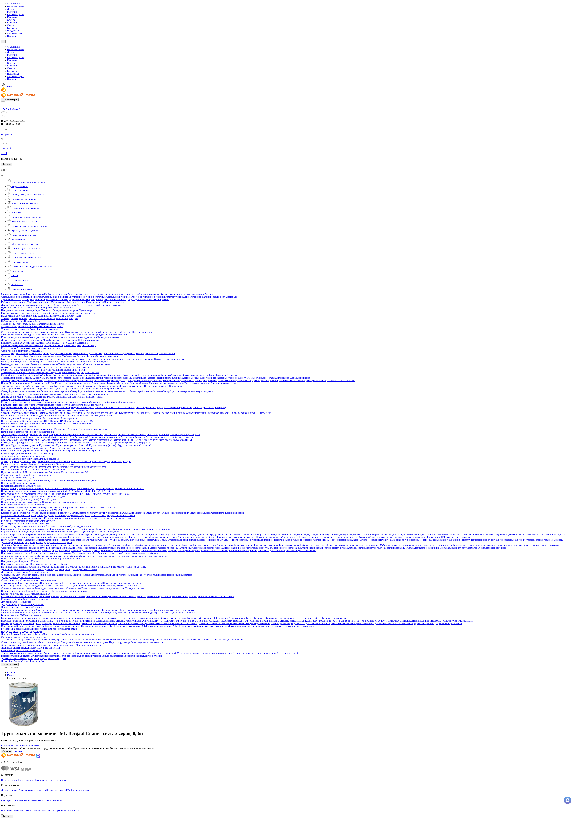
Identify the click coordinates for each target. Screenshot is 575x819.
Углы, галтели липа (20, 415)
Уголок (33, 453)
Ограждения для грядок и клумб (53, 405)
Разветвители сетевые (57, 299)
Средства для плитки (80, 526)
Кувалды (41, 542)
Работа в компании (52, 800)
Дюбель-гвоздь (17, 437)
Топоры (40, 539)
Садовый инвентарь (11, 375)
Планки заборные (28, 464)
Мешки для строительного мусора (43, 639)
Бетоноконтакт (47, 521)
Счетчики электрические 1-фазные (45, 326)
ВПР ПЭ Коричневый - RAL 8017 (72, 507)
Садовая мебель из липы (40, 386)
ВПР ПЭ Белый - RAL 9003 (104, 507)
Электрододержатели (312, 548)
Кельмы (163, 550)
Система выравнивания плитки (64, 558)
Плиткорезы (41, 558)
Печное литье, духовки (13, 591)
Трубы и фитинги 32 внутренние (329, 618)
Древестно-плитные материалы (17, 658)
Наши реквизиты (33, 800)
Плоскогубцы (67, 539)
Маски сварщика (90, 548)
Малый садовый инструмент (107, 375)
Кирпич (5, 531)
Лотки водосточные (146, 407)
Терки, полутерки (61, 550)
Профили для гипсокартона (39, 429)
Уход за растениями (11, 388)
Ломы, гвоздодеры (302, 539)
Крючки (148, 575)
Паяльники (46, 310)
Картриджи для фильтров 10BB (97, 626)
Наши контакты (9, 780)
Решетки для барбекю (144, 378)
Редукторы (251, 548)
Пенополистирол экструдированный (131, 653)
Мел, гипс (126, 332)
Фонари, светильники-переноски (148, 297)
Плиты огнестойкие (72, 583)
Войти (8, 86)
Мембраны (356, 623)
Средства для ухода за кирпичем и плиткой (23, 526)
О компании (13, 3)
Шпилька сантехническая (25, 458)
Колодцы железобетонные (29, 607)
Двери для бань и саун (64, 585)
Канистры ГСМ (421, 534)
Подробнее (18, 751)
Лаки (87, 515)
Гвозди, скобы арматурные (14, 442)
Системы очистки (304, 626)
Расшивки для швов (81, 550)
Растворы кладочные (108, 337)
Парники (35, 399)
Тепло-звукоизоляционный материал (20, 653)
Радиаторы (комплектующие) (132, 612)
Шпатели (46, 550)
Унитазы (67, 353)
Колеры (67, 512)
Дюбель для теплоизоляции (103, 437)
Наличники (49, 431)
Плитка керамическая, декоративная (19, 423)
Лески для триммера (183, 380)
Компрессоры (373, 545)
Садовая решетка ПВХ (51, 345)
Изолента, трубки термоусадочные (142, 294)
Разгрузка (12, 11)
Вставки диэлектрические (94, 588)
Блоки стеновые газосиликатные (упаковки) (72, 529)
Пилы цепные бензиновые (107, 545)
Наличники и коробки (12, 431)
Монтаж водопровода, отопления (18, 610)
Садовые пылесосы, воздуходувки (107, 380)
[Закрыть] (2, 175)
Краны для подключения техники (254, 620)
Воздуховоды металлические (83, 566)
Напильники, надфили (271, 539)
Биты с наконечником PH (443, 534)
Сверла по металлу (251, 534)
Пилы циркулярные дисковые (544, 545)
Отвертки (173, 539)
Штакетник (7, 485)
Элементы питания (63, 307)
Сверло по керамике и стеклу (277, 534)
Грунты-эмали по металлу (85, 512)
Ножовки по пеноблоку (483, 539)
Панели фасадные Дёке (70, 413)
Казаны (90, 378)
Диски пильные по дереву (183, 534)
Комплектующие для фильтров (245, 626)
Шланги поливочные (19, 383)
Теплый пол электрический (15, 329)
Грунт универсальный (110, 512)
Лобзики (196, 545)
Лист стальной (27, 469)
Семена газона (16, 394)
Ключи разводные (505, 539)
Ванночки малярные (239, 550)
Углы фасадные (32, 413)
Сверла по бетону (320, 534)
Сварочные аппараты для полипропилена (409, 620)
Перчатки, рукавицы (119, 642)
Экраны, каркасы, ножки (39, 361)
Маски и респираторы (49, 642)
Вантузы (191, 618)
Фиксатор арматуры (121, 461)
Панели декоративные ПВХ (78, 421)
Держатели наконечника (426, 548)
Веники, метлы (60, 375)
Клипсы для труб (95, 302)
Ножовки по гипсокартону (405, 539)
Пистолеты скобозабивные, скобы (135, 539)
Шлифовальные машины (265, 545)
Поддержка (13, 30)
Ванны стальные (81, 361)
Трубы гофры (69, 356)
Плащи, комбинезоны (72, 642)
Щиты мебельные (51, 418)
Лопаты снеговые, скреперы (55, 391)
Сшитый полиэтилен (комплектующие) (97, 612)
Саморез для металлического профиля (154, 440)
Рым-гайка (97, 434)
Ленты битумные (153, 656)
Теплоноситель (189, 612)
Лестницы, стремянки (12, 647)
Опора (51, 453)
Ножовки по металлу (459, 539)
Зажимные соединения (96, 620)
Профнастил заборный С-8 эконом (42, 472)
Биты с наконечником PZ (469, 534)
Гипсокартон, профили (13, 429)
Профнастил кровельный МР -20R (45, 510)
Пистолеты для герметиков (271, 550)
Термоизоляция (9, 583)
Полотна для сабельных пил (434, 539)
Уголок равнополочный (41, 475)
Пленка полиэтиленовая (87, 653)
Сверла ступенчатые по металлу (410, 537)
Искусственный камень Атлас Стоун (73, 423)
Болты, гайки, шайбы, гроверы (17, 450)
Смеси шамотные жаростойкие (49, 332)
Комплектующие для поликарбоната (95, 488)
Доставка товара (9, 790)
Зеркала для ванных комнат (98, 364)
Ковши (253, 550)
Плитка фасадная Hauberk (243, 413)
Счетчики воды (205, 620)
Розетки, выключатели (12, 313)
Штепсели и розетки (158, 299)
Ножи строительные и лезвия (244, 539)
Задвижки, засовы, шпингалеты (87, 575)
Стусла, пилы (160, 539)
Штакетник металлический (27, 485)
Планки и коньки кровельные (77, 502)
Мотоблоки (320, 380)
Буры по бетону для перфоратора (101, 534)
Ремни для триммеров (206, 380)
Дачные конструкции (12, 396)
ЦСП (44, 658)
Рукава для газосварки (226, 548)
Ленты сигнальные (31, 650)
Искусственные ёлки (54, 634)
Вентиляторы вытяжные (26, 566)
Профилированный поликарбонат (34, 488)
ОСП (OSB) (54, 658)
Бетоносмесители (243, 545)
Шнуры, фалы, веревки (36, 434)
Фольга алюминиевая (29, 583)
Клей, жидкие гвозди (12, 518)
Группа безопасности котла (139, 610)
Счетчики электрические (14, 326)
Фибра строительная (88, 340)
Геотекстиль (77, 405)
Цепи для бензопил (46, 534)
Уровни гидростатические (135, 553)
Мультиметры (86, 310)
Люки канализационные (27, 618)
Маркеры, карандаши (179, 550)
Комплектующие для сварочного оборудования (123, 548)
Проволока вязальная (24, 483)
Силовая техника (10, 599)
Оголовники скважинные (220, 623)
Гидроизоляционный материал (17, 656)
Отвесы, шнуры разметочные (301, 550)
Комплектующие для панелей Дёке (101, 413)
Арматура (6, 461)
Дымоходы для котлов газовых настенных (22, 569)
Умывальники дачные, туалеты (40, 396)
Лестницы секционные (36, 647)
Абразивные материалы (13, 556)
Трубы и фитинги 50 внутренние (295, 618)
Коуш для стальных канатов (128, 434)
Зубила (363, 539)
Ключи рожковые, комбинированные (332, 539)
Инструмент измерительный (15, 553)
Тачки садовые (129, 375)
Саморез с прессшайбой (100, 440)
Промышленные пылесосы (351, 545)
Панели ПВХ (57, 421)
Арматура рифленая (81, 461)
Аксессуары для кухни (45, 367)
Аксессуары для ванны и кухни (17, 367)
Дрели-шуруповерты (411, 545)
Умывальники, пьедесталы (47, 372)
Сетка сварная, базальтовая (15, 348)
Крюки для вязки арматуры (26, 461)
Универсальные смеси (12, 332)
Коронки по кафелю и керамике (51, 537)
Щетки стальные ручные (59, 542)
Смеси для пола (83, 334)
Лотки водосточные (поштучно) (209, 407)
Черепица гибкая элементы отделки (48, 496)
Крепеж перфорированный (15, 453)
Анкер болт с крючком (61, 448)
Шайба (98, 450)
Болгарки (228, 545)
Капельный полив (139, 383)
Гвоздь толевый (76, 442)
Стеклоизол (108, 656)
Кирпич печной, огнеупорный (25, 531)
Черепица (6, 496)
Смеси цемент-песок (75, 332)
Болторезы (79, 539)
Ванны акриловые (62, 361)
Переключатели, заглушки (82, 299)
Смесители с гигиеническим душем (105, 359)
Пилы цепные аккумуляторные (512, 545)
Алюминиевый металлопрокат (17, 480)
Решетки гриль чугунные (169, 378)
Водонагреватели (10, 615)
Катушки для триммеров (160, 380)
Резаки (241, 548)
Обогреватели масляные (72, 596)
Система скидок (15, 33)
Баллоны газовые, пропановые (164, 548)
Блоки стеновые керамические (34, 529)
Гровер (90, 450)
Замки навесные (46, 575)
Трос (51, 434)
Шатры (148, 386)
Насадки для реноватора (457, 537)
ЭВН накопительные (30, 615)
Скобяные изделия (10, 575)
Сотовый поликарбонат (64, 488)
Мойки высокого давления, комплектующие (159, 545)
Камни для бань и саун (40, 585)
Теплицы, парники (11, 399)
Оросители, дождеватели (223, 383)
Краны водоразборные (316, 620)
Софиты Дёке (264, 413)
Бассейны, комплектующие (68, 386)
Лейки (51, 383)
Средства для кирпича (57, 526)
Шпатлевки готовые (63, 334)
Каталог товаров (9, 100)
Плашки (35, 561)
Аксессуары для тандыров (275, 378)
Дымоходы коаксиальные (84, 569)
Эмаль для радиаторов (133, 512)
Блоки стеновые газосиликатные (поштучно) (147, 529)
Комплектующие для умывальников (80, 372)
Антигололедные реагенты (114, 391)
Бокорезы (558, 539)
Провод (28, 321)
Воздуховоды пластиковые (54, 566)
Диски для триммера (136, 380)
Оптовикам (18, 800)
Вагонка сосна (59, 415)
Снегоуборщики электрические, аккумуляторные (187, 391)
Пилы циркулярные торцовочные (76, 545)
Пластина (42, 453)
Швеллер (23, 475)
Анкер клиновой (40, 448)
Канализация (8, 618)
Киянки (355, 539)
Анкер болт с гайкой (83, 448)
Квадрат (30, 477)
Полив (4, 383)
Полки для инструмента (38, 645)
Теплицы (25, 399)
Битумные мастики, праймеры (75, 656)
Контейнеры (208, 639)
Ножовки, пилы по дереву (191, 539)
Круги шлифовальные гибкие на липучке (277, 537)
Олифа (80, 515)
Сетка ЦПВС (35, 351)
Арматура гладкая (101, 461)
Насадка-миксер (143, 550)
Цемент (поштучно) (142, 332)
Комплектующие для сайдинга (134, 413)
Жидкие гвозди (102, 518)
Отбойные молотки (390, 545)
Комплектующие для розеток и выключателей (71, 313)
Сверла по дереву (301, 534)
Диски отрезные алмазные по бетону (197, 537)
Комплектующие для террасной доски (209, 413)
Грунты (57, 388)
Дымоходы (42, 572)
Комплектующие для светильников (183, 297)
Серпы (34, 375)
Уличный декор (9, 637)
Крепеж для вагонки (41, 415)
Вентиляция (7, 566)
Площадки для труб (114, 302)
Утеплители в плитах (221, 653)
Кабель (36, 321)
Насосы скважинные (165, 623)
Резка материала (15, 14)
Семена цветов (69, 394)
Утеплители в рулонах (244, 653)
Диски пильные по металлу (163, 537)
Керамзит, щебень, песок (99, 332)
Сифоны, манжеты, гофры (14, 356)
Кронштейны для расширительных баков (175, 610)
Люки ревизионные (136, 566)
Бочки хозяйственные (118, 383)
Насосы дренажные (280, 623)
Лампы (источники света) (14, 305)
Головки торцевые (543, 539)
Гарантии (12, 22)
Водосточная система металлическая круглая (24, 491)
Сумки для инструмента (63, 645)
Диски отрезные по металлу (155, 534)
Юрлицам (12, 17)
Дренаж (119, 388)
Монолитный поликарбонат (129, 488)
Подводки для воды (32, 631)
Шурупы (5, 445)
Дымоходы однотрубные (57, 569)
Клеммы (351, 548)
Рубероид (96, 656)
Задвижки (82, 591)
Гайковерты (331, 545)
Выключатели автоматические (16, 315)
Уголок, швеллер (9, 475)
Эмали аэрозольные (200, 512)
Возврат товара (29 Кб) (58, 790)
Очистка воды (8, 626)
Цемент (28, 332)
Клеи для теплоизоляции (66, 337)
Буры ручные (75, 375)
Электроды (186, 548)
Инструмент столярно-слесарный (18, 539)
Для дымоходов (9, 604)
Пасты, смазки (70, 629)
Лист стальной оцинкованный (50, 469)
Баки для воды (99, 383)
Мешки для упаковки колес (229, 639)
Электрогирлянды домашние (80, 634)
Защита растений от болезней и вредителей (112, 402)
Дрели (220, 545)
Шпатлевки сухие (44, 334)
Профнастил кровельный (14, 510)
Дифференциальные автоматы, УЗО (51, 315)
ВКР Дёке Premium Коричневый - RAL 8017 (67, 494)
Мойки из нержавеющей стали (35, 369)
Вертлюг (189, 434)
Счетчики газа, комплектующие (17, 588)
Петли (107, 575)
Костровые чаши (190, 378)
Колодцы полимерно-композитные (82, 618)
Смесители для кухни (75, 359)
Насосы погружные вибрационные (136, 623)
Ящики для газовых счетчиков (50, 588)
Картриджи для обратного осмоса (196, 626)
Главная (11, 672)
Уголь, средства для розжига (71, 378)
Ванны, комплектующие (14, 361)
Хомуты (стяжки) (35, 294)
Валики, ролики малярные (214, 550)
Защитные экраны (92, 583)
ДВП (63, 658)
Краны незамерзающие (225, 620)
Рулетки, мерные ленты (110, 553)
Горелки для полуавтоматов (370, 548)
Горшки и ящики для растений (37, 388)
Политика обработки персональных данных (55, 810)
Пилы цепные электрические (481, 545)
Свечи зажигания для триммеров (234, 380)
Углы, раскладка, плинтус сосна (99, 415)
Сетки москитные (10, 580)
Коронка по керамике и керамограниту (88, 537)
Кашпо (99, 388)
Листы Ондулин (48, 499)
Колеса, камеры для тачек (195, 375)
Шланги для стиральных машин (45, 356)
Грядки (44, 399)
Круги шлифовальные (103, 556)
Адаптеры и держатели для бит (499, 534)
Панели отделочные (11, 421)
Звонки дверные (9, 318)
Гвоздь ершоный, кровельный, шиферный (128, 442)
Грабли (42, 375)
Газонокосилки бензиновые (341, 380)
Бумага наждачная (59, 556)
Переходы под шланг (442, 620)
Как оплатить (42, 780)
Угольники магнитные (335, 548)
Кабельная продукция (12, 321)
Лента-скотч (67, 639)
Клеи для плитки (88, 337)
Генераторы (42, 599)
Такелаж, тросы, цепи (12, 434)
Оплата (11, 20)
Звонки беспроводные (67, 318)
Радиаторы (153, 612)
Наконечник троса (63, 434)
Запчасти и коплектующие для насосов (72, 623)
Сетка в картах (54, 348)
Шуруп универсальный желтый (72, 445)
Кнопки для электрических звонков (37, 318)
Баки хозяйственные (171, 375)
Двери (4, 577)
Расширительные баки (113, 610)
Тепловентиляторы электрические (189, 596)
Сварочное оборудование (14, 548)
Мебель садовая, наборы (131, 386)
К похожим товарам (11, 745)
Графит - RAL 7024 (83, 491)
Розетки (44, 313)
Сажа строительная (32, 340)
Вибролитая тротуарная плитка (17, 410)
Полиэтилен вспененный (164, 653)
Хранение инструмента (13, 645)
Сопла (410, 548)
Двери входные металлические (24, 577)
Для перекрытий (9, 602)
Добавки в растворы (11, 340)
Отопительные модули (129, 596)
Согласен (6, 751)
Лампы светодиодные (65, 305)
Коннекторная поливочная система (73, 383)
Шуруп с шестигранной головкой (134, 445)
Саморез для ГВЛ (183, 440)
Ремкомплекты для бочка (86, 353)
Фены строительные (289, 545)
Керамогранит (46, 423)
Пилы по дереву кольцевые (344, 534)
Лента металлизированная (87, 639)
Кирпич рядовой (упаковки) (56, 531)
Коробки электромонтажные (77, 294)
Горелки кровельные (396, 548)
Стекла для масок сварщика (492, 548)
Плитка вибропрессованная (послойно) (115, 407)
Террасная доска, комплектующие (18, 426)
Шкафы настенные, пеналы (44, 364)
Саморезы (6, 440)
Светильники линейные (55, 297)
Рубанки (113, 539)
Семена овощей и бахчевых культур (43, 394)
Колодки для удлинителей (134, 299)
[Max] (38, 757)
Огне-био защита (126, 515)
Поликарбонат (8, 488)
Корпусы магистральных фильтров (63, 626)
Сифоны (81, 356)
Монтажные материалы (13, 294)
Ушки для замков (183, 575)
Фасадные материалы (12, 413)
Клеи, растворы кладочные (15, 337)
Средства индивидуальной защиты (19, 642)
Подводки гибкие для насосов (446, 623)
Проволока (6, 483)
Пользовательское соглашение (16, 810)
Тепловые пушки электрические (42, 596)
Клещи (33, 542)
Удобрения (108, 388)
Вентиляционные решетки (111, 566)
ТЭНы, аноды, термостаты (14, 324)
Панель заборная (72, 345)
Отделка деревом (10, 418)
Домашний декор (10, 634)
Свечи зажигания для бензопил (353, 537)
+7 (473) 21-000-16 (10, 109)
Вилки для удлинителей (108, 299)
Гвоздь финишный (57, 442)
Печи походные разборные (213, 378)
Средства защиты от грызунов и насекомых (23, 402)
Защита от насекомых (57, 402)
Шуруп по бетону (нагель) (102, 445)
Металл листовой (10, 469)
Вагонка (5, 415)
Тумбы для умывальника (71, 364)
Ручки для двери (29, 575)
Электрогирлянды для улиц (32, 637)
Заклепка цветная (36, 456)
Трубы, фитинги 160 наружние (212, 618)
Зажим (164, 294)
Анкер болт (25, 448)
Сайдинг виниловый (179, 413)
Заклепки (6, 456)
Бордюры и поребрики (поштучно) (174, 407)
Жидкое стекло (85, 518)
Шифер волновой (36, 504)
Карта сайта (84, 810)
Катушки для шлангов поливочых (166, 383)
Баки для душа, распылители (70, 396)
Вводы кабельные (76, 302)
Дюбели (5, 437)
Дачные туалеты (94, 396)
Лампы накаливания (87, 305)
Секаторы (232, 375)
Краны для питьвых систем (30, 626)
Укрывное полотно (93, 405)
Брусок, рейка (37, 661)
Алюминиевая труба (85, 480)
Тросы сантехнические (148, 618)
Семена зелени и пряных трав (93, 394)
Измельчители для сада (302, 380)
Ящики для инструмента (88, 645)
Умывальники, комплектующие (17, 372)
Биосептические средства (173, 618)
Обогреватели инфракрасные (156, 596)
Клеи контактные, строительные (60, 518)
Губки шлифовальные (80, 556)
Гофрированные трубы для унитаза (117, 353)
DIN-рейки (46, 307)
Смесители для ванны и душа (169, 359)
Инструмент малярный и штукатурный (21, 550)
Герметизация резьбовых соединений (20, 629)
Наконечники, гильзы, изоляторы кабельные (191, 294)
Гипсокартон (60, 429)
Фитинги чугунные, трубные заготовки (33, 612)
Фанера (38, 658)
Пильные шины (328, 537)
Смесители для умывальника (138, 359)
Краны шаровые (116, 620)
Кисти (155, 550)
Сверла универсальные (381, 537)
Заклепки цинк (19, 456)
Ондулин (5, 499)
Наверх (6, 816)
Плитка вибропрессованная (56, 407)
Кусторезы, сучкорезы (149, 375)
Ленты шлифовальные (37, 556)
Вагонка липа (75, 415)
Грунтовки (6, 521)
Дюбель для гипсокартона (156, 437)
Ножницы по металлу (217, 539)
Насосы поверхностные (105, 623)
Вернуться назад (30, 745)
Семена (5, 394)
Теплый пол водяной (65, 612)
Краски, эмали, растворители (16, 512)
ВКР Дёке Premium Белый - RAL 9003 (110, 494)
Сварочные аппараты (203, 548)
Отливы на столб (65, 464)
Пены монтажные (29, 523)
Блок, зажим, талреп (174, 434)
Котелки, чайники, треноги (108, 378)
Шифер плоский (17, 504)
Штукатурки (27, 334)
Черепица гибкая (20, 496)
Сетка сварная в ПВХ (28, 345)
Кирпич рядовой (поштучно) (104, 531)
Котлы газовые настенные (37, 593)
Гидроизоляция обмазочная (74, 342)
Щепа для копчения (300, 378)
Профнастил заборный (12, 472)
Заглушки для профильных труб (90, 467)
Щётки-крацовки (232, 534)
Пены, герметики (10, 523)
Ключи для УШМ (436, 537)
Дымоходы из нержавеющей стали (19, 572)
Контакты (12, 28)
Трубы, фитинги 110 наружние (261, 618)
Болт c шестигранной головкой (71, 450)
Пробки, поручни (99, 361)
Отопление (7, 612)
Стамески (103, 539)
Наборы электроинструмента (437, 545)
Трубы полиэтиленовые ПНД (344, 620)
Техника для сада (10, 380)
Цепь (197, 434)
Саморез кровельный (123, 440)
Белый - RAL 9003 (102, 491)
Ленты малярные (140, 639)
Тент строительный (288, 653)
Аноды (32, 324)
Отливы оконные (49, 413)
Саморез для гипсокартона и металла (31, 440)
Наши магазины (15, 6)
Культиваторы (82, 380)
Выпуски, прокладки (107, 356)
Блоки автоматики (340, 623)
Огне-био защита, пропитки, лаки (18, 515)
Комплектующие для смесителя (47, 359)
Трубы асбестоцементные (31, 604)
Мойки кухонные (10, 369)
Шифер (5, 504)
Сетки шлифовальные (126, 556)
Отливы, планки (9, 464)
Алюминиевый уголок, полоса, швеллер (54, 480)
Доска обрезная (21, 661)
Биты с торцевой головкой (70, 534)
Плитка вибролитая (44, 410)
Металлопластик (134, 620)
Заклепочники (51, 539)
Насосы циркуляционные (88, 610)
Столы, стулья (176, 386)
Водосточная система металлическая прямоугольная (28, 507)
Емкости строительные (189, 639)
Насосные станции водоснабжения (252, 623)
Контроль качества (79, 790)
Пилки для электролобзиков (372, 534)
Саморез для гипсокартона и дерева (68, 440)
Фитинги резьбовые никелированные (33, 620)
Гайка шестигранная (43, 450)
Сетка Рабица (89, 345)
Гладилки (195, 550)
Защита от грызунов (79, 402)
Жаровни (232, 378)
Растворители (217, 512)
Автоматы (75, 315)
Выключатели (32, 313)
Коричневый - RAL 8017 (60, 491)
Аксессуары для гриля (44, 378)
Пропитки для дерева (66, 515)
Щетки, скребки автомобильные (145, 391)
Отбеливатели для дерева (104, 515)
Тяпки (212, 375)
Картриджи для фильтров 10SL (130, 626)
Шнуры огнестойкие (113, 583)
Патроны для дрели (309, 537)
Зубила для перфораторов (210, 534)
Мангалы (127, 378)
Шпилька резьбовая (48, 458)
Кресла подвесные (108, 386)
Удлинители (38, 299)
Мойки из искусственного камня (68, 369)
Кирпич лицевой (80, 531)
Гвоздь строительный (95, 442)
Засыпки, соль (221, 626)
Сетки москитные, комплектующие (38, 580)
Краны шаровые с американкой (288, 620)
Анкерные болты (10, 448)
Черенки (87, 375)
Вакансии (12, 36)
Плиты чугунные (43, 591)
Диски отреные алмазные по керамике (236, 537)
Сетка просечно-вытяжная (14, 351)
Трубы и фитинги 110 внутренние (118, 618)
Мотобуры (284, 380)
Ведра (152, 639)
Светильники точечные (118, 297)
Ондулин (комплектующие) (25, 499)
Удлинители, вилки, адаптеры (16, 299)
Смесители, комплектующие (15, 359)
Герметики (43, 523)
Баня (3, 585)
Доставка (12, 9)
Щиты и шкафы (9, 307)
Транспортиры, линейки (84, 553)
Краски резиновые (234, 512)
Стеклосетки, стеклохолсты (93, 429)
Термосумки (255, 378)
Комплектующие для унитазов (47, 353)
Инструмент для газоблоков (15, 564)
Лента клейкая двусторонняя (116, 639)
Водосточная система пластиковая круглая (23, 494)
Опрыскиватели (39, 383)
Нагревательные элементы (50, 324)
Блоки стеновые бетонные (109, 529)
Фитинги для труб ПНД (155, 620)
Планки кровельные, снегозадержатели (21, 502)
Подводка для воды (11, 631)
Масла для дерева (45, 515)
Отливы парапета (46, 464)
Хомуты (40, 610)
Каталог (11, 675)
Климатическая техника (13, 596)
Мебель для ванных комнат (15, 364)
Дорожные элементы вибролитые (72, 410)
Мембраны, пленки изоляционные (57, 653)
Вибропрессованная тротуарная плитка (21, 407)
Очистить (6, 164)
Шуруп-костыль (47, 445)
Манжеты (91, 356)
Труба (4, 467)
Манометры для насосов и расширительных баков (387, 623)
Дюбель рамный (80, 437)
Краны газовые (116, 588)
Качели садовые (90, 386)
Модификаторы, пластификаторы (60, 340)
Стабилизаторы (27, 599)
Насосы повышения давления (191, 623)
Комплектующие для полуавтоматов (458, 548)
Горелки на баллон (37, 548)
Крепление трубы (66, 610)
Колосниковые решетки (64, 591)
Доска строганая (68, 418)
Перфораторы (129, 545)
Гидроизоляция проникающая (44, 342)
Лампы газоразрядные (109, 305)
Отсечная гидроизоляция (46, 656)
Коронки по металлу (129, 534)
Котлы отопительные (12, 593)
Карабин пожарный (153, 434)
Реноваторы (459, 545)
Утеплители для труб (267, 653)
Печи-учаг (243, 378)
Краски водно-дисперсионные (47, 512)
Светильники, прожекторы (15, 297)
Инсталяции (168, 353)
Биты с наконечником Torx (529, 534)
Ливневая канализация (52, 618)
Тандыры (27, 378)
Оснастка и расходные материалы (18, 534)
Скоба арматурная (38, 442)
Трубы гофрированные (39, 302)
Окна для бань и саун (17, 585)
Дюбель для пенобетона (130, 437)
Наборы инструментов (379, 539)
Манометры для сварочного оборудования (279, 548)
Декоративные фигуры (31, 634)
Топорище (221, 375)
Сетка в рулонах (37, 348)
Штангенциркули (40, 553)
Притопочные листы (50, 583)
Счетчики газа (73, 588)
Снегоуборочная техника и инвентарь (20, 391)
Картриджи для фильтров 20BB (162, 626)
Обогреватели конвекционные (101, 596)
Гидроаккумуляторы (41, 623)
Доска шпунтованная (30, 418)
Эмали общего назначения (175, 512)
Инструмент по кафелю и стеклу (18, 558)
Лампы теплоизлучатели (40, 305)
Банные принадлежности (89, 585)
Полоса (22, 477)
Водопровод (7, 620)
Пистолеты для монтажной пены (118, 550)
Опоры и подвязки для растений (78, 388)
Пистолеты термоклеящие (44, 545)
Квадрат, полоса (9, 477)
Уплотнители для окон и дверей (193, 653)
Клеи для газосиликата (41, 337)
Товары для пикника (11, 378)
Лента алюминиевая (166, 639)
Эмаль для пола (153, 512)
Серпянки (73, 429)
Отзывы (11, 25)
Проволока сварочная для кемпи (64, 548)
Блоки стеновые (9, 529)
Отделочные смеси (11, 334)
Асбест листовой (133, 583)
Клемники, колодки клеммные (108, 294)
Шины (37, 307)
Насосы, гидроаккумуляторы (16, 623)
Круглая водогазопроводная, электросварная (50, 467)
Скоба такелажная (82, 434)
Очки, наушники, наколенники (147, 642)
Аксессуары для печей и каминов (119, 585)
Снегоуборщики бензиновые (85, 391)
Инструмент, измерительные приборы (20, 310)
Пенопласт (106, 653)
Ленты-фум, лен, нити (51, 629)
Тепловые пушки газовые (220, 596)
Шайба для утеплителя (181, 437)
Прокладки (50, 610)
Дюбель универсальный (38, 437)
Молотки (287, 539)
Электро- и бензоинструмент (16, 545)
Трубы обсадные (422, 623)
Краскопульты (209, 545)
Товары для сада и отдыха (14, 386)
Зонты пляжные (160, 386)
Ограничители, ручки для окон (127, 575)
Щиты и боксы (25, 307)
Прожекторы (36, 297)
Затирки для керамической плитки (109, 334)
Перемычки (25, 602)
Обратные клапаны (463, 620)
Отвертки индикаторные (65, 310)
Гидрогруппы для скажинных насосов (310, 623)
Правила (96, 550)
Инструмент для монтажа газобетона (49, 564)
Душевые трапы (237, 618)
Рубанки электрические (312, 545)
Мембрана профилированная (129, 656)
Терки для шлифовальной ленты (154, 556)
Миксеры (187, 545)
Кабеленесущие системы (14, 302)
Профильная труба (17, 467)
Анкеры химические (120, 518)
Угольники (155, 553)
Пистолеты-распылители (197, 383)
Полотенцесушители (170, 612)
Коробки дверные (34, 431)
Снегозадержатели (51, 502)
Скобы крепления (53, 294)
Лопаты (26, 375)
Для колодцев (8, 607)
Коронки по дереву (139, 537)
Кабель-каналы (59, 302)
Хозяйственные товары (13, 639)
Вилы (49, 375)
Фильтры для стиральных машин (278, 626)
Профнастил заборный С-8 (74, 472)
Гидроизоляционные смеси (15, 342)
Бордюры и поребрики (82, 407)
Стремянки (54, 647)
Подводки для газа (134, 588)
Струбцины (92, 539)
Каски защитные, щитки (96, 642)
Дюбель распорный (61, 437)
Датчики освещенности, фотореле (219, 297)
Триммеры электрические (265, 380)
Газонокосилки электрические (59, 380)
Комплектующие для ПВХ (35, 421)
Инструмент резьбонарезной (15, 561)
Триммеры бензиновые (31, 380)
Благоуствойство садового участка (19, 405)
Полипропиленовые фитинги (69, 620)
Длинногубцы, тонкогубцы (15, 542)
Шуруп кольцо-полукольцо (24, 445)
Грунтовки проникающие (26, 521)
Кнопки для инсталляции (149, 353)
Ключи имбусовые (524, 539)
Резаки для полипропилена (182, 620)
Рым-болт (109, 434)
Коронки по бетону (118, 537)
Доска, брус (7, 661)
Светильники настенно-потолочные (87, 297)
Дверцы (29, 591)
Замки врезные (63, 575)
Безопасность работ (11, 650)
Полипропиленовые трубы (373, 620)
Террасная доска (159, 413)
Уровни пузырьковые (60, 553)
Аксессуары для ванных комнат (74, 367)
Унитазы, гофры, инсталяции (16, 353)
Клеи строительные (34, 518)
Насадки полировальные (400, 534)
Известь (117, 332)
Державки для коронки (22, 537)
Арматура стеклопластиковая (55, 461)
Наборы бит (550, 534)
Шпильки (6, 458)
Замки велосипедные (163, 575)
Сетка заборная (9, 345)
